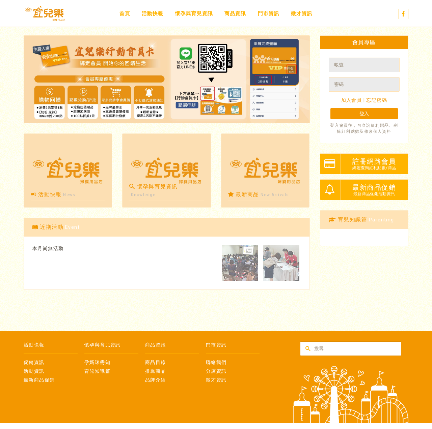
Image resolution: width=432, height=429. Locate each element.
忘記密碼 (376, 100)
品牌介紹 (155, 379)
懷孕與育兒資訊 (194, 13)
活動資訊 (34, 371)
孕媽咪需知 (97, 362)
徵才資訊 (302, 13)
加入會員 (351, 100)
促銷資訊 (34, 362)
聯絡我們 (216, 362)
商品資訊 (235, 13)
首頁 (124, 13)
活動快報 (152, 13)
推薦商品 (155, 371)
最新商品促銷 (39, 379)
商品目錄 (155, 362)
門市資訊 (268, 13)
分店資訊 (216, 371)
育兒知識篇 (97, 371)
